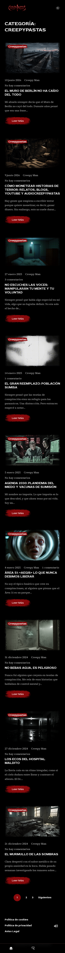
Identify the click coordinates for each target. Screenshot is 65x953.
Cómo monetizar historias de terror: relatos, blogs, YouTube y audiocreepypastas (32, 189)
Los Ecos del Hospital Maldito (25, 761)
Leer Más (18, 120)
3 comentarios (14, 280)
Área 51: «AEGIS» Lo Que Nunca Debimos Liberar (31, 574)
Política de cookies (16, 919)
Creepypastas (17, 46)
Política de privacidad (18, 925)
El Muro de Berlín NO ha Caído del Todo (32, 93)
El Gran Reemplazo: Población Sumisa (32, 385)
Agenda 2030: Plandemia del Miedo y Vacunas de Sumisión (30, 485)
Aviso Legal (12, 931)
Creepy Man (32, 80)
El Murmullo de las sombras (31, 854)
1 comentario (13, 378)
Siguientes (44, 897)
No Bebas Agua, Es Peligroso (30, 668)
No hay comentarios (17, 86)
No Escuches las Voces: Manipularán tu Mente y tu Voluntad (29, 288)
